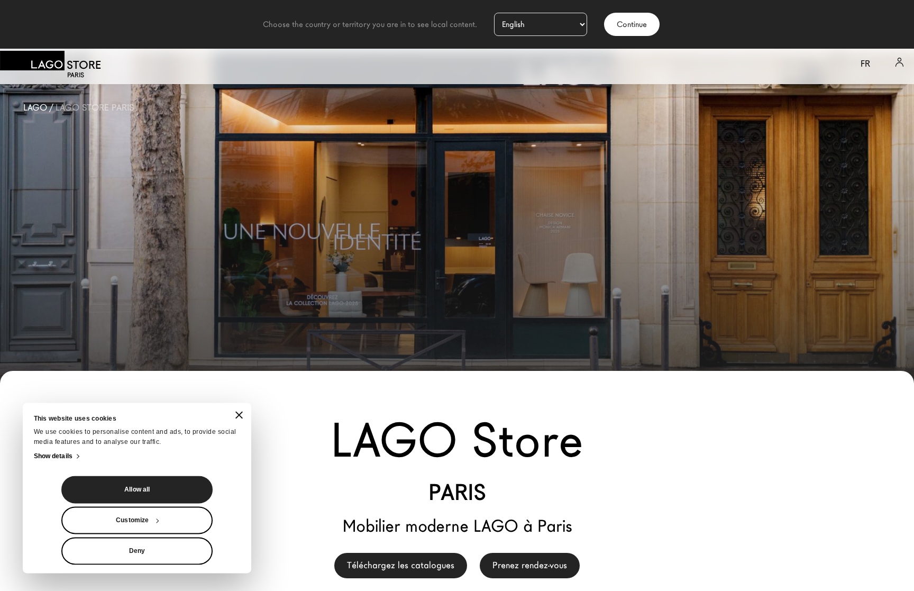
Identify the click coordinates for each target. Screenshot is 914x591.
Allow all (137, 489)
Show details (53, 456)
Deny (137, 550)
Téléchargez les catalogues (400, 565)
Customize (132, 520)
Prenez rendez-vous (529, 565)
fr (865, 64)
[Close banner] (239, 415)
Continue (632, 24)
